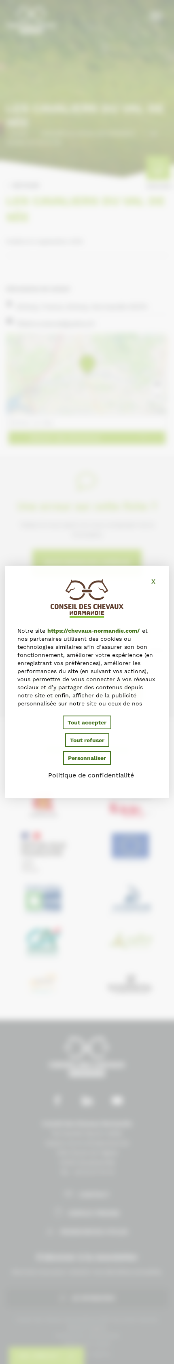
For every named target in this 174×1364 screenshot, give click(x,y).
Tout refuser (87, 740)
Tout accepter (87, 722)
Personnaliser (87, 758)
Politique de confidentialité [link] (91, 775)
